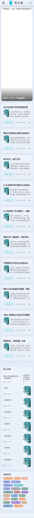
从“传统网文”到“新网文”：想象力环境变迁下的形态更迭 (16, 211)
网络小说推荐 (8, 478)
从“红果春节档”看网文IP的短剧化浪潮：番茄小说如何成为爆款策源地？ (16, 185)
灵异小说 (6, 499)
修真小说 (14, 499)
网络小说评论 (9, 122)
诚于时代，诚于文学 (11, 159)
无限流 (24, 502)
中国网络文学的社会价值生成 (15, 263)
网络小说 (17, 478)
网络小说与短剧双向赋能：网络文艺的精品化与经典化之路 (16, 289)
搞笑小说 (6, 495)
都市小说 (17, 492)
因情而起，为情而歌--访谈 (14, 341)
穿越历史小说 (18, 485)
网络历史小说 (16, 502)
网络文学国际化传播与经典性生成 (16, 133)
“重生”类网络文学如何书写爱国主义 (16, 315)
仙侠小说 (6, 481)
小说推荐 (24, 478)
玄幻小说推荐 (18, 506)
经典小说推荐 (8, 485)
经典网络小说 (16, 481)
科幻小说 (24, 488)
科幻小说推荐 (8, 506)
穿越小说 (6, 488)
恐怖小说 (22, 495)
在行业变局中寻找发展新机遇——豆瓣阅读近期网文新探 (15, 107)
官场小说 (22, 499)
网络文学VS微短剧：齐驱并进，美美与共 (16, 237)
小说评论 (24, 492)
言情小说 (6, 502)
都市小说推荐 (16, 488)
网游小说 (14, 495)
